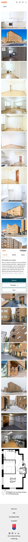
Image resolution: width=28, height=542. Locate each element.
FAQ (14, 513)
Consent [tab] (5, 254)
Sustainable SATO (14, 517)
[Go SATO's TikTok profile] (15, 533)
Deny (14, 290)
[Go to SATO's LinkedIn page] (18, 533)
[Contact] (19, 2)
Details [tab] (14, 254)
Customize (13, 285)
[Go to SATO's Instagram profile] (12, 533)
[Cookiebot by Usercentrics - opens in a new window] (20, 251)
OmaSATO (14, 521)
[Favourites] (22, 2)
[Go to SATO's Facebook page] (9, 533)
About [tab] (23, 254)
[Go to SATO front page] (4, 2)
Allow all (14, 280)
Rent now (14, 509)
